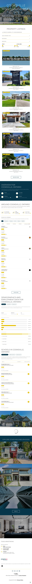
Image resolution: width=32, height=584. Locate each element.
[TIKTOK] (17, 571)
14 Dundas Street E (4, 281)
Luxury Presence (22, 575)
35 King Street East (4, 238)
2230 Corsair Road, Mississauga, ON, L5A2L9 (7, 402)
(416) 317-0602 (6, 549)
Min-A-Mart (3, 280)
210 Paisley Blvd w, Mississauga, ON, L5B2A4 (7, 365)
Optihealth (3, 226)
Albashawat (3, 258)
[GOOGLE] (19, 571)
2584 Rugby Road (4, 270)
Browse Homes (16, 177)
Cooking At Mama (4, 269)
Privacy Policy (20, 580)
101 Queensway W (4, 227)
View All (16, 511)
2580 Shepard (3, 259)
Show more (16, 292)
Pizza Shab (3, 237)
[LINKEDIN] (15, 571)
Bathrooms (4, 38)
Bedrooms (4, 41)
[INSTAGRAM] (12, 571)
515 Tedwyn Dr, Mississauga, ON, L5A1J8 (6, 374)
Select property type (6, 35)
